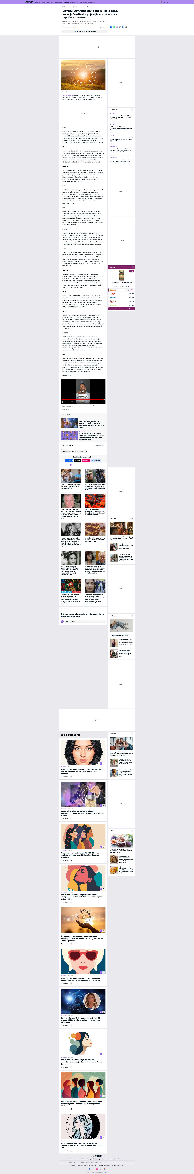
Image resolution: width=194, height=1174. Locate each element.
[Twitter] (93, 1168)
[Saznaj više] (132, 518)
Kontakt (91, 1165)
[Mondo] (76, 1162)
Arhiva (121, 1165)
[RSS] (100, 1168)
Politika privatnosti (108, 1165)
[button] (103, 27)
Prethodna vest (69, 445)
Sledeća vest (97, 445)
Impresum (73, 1165)
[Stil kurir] (92, 1162)
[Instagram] (97, 1168)
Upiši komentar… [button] (70, 621)
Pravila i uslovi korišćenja (83, 1165)
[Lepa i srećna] (102, 1162)
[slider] (83, 399)
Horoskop (75, 451)
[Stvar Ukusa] (122, 1162)
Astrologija (71, 7)
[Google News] (104, 1168)
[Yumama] (116, 1162)
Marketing (116, 1165)
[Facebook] (89, 1168)
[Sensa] (29, 2)
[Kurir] (70, 1162)
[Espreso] (82, 1162)
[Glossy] (97, 1162)
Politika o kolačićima (99, 1165)
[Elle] (87, 1162)
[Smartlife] (108, 1162)
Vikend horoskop (67, 95)
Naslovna (64, 7)
